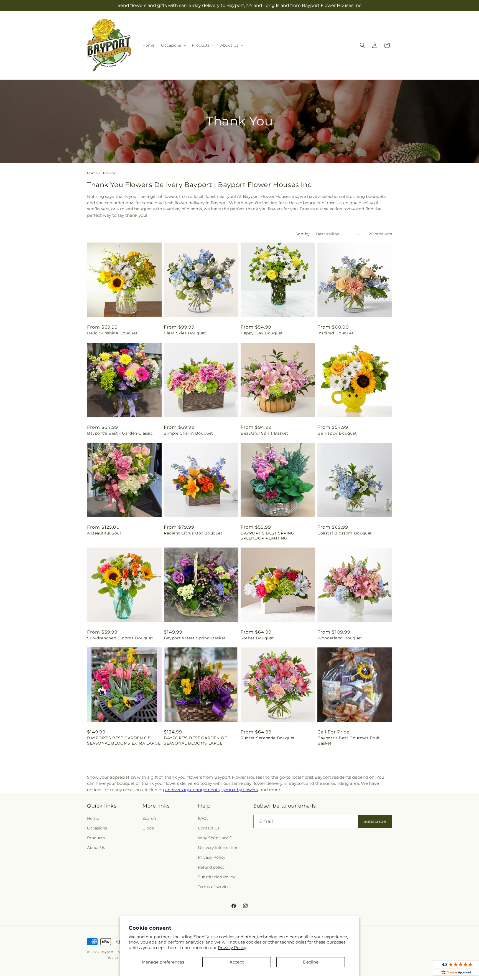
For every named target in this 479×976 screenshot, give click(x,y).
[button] (173, 45)
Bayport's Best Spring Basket (195, 637)
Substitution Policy (216, 876)
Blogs (148, 828)
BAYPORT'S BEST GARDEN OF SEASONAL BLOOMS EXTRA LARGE (123, 740)
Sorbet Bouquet (257, 637)
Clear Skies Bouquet (185, 333)
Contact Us (209, 828)
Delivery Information (218, 847)
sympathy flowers (239, 789)
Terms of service (214, 886)
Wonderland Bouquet (339, 637)
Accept (237, 962)
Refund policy (211, 867)
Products (96, 837)
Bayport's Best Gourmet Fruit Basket (348, 740)
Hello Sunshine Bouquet (112, 333)
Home (92, 173)
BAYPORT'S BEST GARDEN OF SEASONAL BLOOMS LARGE (195, 740)
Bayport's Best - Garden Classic (120, 433)
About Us (96, 847)
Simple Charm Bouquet (188, 433)
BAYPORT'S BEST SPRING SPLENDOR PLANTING (267, 536)
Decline (311, 962)
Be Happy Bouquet (337, 433)
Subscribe (374, 821)
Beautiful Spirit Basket (264, 433)
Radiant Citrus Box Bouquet (193, 533)
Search (149, 818)
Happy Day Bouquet (262, 333)
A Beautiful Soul (104, 533)
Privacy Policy (232, 947)
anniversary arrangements (192, 789)
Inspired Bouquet (335, 333)
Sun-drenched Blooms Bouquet (120, 637)
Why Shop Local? (215, 837)
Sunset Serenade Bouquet (268, 737)
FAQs (203, 818)
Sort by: (302, 233)
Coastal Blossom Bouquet (344, 533)
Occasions (97, 828)
